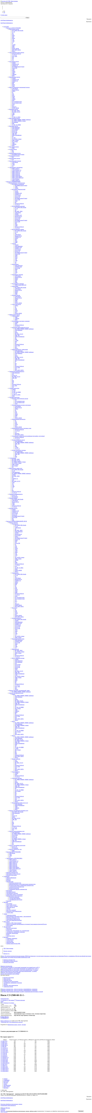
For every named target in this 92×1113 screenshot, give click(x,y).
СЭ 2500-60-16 (4, 1058)
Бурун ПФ (14, 68)
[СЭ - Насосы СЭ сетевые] (7, 1002)
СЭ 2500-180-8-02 (5, 1062)
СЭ (13, 60)
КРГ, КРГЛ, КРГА (16, 50)
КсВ (13, 95)
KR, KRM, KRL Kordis (17, 30)
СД (13, 42)
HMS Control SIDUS (17, 176)
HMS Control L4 (16, 172)
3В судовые (15, 141)
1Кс (13, 93)
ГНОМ (13, 62)
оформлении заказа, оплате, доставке (17, 1024)
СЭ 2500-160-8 (4, 1060)
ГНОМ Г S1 (15, 65)
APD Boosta (15, 88)
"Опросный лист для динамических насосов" (12, 1022)
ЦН (13, 57)
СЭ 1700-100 (4, 1053)
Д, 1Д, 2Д (14, 55)
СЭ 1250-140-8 (4, 1050)
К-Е (13, 34)
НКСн (13, 51)
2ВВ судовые (15, 140)
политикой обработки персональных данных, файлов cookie (22, 1111)
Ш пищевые (15, 122)
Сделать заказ (4, 15)
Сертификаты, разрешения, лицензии (12, 982)
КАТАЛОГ (6, 1081)
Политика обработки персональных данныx (11, 1104)
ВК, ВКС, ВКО (16, 110)
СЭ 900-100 (3, 1046)
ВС (13, 115)
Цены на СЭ (6, 1020)
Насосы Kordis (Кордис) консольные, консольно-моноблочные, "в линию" (19, 971)
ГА (12, 166)
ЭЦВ (13, 69)
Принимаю (81, 1111)
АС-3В (13, 137)
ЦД (13, 159)
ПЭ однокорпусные (17, 101)
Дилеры (5, 984)
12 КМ (13, 44)
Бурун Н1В (15, 130)
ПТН (13, 104)
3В (12, 136)
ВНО (13, 75)
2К (12, 33)
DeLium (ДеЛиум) (16, 53)
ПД (13, 59)
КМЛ (13, 35)
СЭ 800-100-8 (4, 1043)
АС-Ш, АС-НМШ (16, 124)
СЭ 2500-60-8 (4, 1056)
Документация (7, 1085)
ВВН (13, 148)
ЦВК (13, 46)
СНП (13, 164)
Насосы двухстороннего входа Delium (10, 973)
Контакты (5, 1087)
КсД (13, 105)
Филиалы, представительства (10, 985)
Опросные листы (7, 980)
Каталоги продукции (8, 962)
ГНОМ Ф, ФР (15, 64)
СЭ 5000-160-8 (4, 1067)
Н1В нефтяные (15, 128)
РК (13, 150)
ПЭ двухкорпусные (17, 102)
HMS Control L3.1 (16, 171)
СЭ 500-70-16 (4, 1041)
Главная (5, 1078)
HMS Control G (15, 168)
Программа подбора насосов (10, 961)
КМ (13, 37)
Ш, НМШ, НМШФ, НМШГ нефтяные (21, 119)
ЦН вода (14, 106)
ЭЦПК (13, 71)
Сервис (5, 1084)
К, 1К (13, 31)
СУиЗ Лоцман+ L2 (16, 170)
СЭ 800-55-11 (4, 1042)
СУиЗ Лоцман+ (16, 179)
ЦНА (13, 47)
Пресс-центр (6, 1086)
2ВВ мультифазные (16, 135)
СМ (13, 39)
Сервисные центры (8, 986)
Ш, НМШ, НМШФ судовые (19, 121)
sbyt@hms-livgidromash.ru (7, 20)
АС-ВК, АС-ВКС (16, 117)
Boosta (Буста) (15, 90)
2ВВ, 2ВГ (14, 133)
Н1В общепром (16, 127)
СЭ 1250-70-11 (4, 1049)
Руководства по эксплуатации (10, 981)
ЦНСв (13, 91)
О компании (6, 1080)
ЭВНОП (14, 74)
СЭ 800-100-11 (4, 1045)
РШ (13, 152)
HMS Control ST (16, 173)
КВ (13, 157)
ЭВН (13, 73)
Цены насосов (6, 978)
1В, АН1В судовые (16, 139)
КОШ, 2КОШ (15, 48)
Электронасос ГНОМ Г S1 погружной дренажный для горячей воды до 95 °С (20, 968)
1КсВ (13, 96)
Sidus (13, 70)
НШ (13, 123)
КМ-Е (13, 38)
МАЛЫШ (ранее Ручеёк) (18, 66)
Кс (12, 92)
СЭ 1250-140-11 (4, 1052)
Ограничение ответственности (8, 1105)
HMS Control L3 (16, 180)
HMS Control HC (16, 175)
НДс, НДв (14, 56)
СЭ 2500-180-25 (4, 1071)
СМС (13, 40)
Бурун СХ (14, 131)
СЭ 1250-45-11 (4, 1048)
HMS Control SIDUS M (17, 177)
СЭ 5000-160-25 (4, 1069)
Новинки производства (9, 959)
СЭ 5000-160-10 (4, 1068)
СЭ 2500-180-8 (4, 1061)
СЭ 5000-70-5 (4, 1065)
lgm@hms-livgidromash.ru (7, 23)
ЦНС (13, 100)
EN (4, 12)
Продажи (5, 1082)
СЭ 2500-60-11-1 (5, 1017)
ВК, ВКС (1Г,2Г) (16, 111)
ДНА (13, 163)
